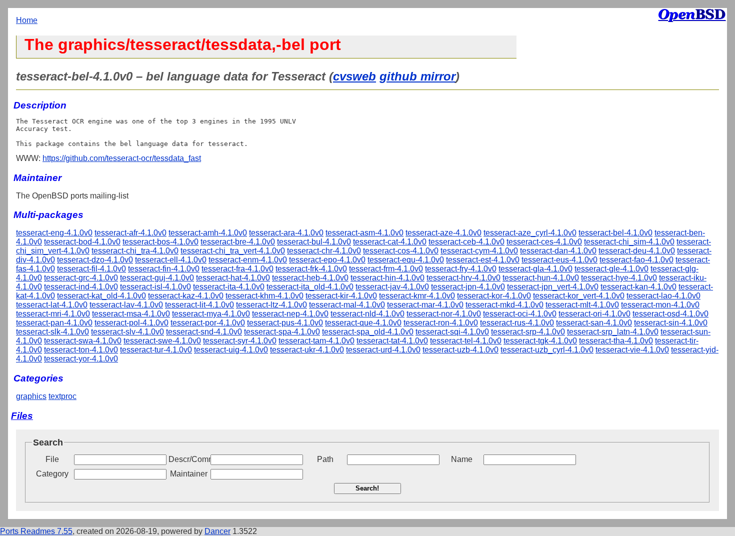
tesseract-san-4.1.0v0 (594, 322)
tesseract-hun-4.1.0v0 (540, 278)
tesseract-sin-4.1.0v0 (671, 322)
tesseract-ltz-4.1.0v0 (271, 304)
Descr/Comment (188, 459)
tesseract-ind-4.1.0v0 (81, 286)
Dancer (217, 531)
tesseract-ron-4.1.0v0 (441, 322)
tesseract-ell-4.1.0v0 (170, 260)
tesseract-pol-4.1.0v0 (131, 322)
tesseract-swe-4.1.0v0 (162, 340)
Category (52, 474)
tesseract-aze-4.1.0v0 (444, 232)
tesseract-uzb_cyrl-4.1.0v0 (547, 350)
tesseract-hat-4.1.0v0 (233, 278)
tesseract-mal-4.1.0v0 (347, 304)
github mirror (418, 76)
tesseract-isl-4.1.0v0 (155, 286)
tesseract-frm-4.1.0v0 (386, 268)
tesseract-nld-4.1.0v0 (367, 314)
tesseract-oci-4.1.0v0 (519, 314)
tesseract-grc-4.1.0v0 (81, 278)
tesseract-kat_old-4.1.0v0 (101, 296)
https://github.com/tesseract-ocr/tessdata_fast (121, 158)
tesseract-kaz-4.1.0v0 (186, 296)
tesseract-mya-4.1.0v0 (211, 314)
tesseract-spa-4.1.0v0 (282, 332)
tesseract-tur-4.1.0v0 (156, 350)
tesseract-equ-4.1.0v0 (406, 260)
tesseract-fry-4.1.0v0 (460, 268)
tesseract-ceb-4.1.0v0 (466, 242)
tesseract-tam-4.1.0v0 (316, 340)
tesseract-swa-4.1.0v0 (83, 340)
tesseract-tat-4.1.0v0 (392, 340)
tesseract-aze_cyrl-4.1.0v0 (530, 232)
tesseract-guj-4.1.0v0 (157, 278)
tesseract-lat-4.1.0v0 (52, 304)
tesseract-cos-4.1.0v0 (400, 250)
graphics (31, 396)
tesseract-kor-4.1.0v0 (494, 296)
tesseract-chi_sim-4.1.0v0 (629, 242)
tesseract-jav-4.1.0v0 (392, 286)
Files (22, 415)
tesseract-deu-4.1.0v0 (636, 250)
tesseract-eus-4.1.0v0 (560, 260)
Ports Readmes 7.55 (36, 531)
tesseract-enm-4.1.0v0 (247, 260)
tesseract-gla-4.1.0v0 (535, 268)
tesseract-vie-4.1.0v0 (632, 350)
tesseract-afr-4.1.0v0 (130, 232)
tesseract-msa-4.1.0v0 (131, 314)
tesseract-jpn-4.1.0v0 (468, 286)
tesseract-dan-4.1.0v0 (558, 250)
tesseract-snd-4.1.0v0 (204, 332)
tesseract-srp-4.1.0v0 (528, 332)
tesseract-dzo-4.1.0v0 (95, 260)
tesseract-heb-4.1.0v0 (310, 278)
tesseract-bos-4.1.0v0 (160, 242)
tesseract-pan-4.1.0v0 (54, 322)
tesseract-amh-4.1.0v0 (207, 232)
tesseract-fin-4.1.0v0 (164, 268)
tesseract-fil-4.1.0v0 (91, 268)
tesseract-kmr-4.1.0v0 (417, 296)
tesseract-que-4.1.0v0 (363, 322)
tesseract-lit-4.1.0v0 (199, 304)
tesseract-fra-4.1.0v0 (238, 268)
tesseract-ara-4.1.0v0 (286, 232)
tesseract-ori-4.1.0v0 (594, 314)
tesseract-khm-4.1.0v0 (265, 296)
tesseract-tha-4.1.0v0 (616, 340)
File (52, 459)
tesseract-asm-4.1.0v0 (365, 232)
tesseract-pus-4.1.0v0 (285, 322)
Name (461, 459)
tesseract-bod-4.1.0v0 (82, 242)
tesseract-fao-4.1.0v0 (637, 260)
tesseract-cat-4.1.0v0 (389, 242)
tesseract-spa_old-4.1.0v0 (368, 332)
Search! (367, 488)
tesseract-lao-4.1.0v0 (663, 296)
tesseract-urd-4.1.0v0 (383, 350)
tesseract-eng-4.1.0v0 (54, 232)
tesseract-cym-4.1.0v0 (479, 250)
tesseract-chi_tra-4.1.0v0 (135, 250)
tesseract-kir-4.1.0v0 (341, 296)
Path (325, 459)
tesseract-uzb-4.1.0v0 (460, 350)
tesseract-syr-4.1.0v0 (239, 340)
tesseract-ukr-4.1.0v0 (307, 350)
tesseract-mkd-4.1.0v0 (505, 304)
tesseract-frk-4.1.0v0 (311, 268)
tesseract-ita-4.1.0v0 (228, 286)
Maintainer (189, 474)
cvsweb (354, 76)
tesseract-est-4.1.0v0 (483, 260)
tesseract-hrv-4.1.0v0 (463, 278)
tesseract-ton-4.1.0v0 (81, 350)
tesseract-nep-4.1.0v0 (290, 314)
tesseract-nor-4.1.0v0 (443, 314)
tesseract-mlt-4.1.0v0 (582, 304)
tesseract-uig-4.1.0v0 (231, 350)
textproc (62, 396)
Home (27, 20)
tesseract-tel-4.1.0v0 (466, 340)
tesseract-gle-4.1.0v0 (611, 268)
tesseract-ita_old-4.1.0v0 (310, 286)
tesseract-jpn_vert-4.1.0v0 (552, 286)
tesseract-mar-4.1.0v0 (425, 304)
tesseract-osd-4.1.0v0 (670, 314)
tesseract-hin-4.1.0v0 (387, 278)
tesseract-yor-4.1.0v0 (81, 358)
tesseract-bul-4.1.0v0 (314, 242)
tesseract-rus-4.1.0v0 (517, 322)
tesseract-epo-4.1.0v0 (327, 260)
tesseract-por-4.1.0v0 (207, 322)
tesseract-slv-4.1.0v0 (127, 332)
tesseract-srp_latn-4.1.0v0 (612, 332)
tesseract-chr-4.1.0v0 (324, 250)
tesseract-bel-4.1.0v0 (615, 232)
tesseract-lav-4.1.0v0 (126, 304)
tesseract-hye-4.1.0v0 (619, 278)
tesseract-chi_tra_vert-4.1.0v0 (232, 250)
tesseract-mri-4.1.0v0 (53, 314)
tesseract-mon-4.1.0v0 (660, 304)
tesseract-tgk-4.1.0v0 (540, 340)
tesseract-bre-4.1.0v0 (237, 242)
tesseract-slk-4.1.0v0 (52, 332)
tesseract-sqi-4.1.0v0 (452, 332)
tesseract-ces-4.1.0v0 (544, 242)
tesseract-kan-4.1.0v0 (638, 286)
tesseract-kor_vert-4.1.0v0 (578, 296)
